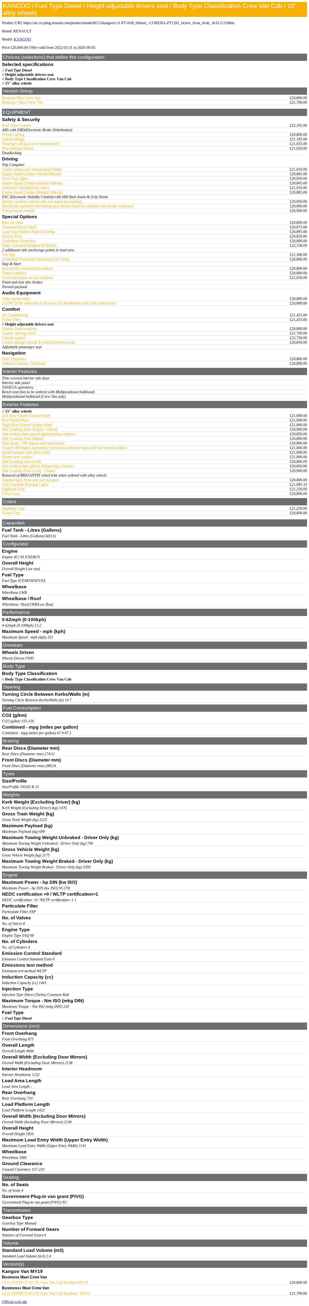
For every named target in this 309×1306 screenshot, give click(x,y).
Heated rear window (17, 457)
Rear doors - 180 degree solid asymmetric (33, 443)
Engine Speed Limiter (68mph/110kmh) (32, 192)
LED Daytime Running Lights (25, 484)
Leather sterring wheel (19, 333)
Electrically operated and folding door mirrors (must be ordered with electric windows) (67, 206)
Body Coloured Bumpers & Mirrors (29, 245)
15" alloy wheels (18, 83)
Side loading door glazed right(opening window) (39, 434)
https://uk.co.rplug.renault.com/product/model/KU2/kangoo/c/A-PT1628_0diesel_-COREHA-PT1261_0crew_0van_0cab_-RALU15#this (128, 23)
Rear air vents (12, 222)
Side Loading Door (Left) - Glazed (28, 471)
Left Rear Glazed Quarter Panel (26, 416)
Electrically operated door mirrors (27, 268)
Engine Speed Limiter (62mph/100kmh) (32, 183)
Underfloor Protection (18, 241)
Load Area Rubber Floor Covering (28, 232)
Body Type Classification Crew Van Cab (38, 79)
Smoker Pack (12, 236)
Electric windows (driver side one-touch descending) (42, 201)
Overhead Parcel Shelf (19, 227)
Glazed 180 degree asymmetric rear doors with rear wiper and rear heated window (64, 448)
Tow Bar (8, 255)
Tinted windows (14, 273)
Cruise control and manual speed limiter (32, 169)
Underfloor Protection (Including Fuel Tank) (36, 259)
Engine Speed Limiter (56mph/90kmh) (31, 174)
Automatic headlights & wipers (25, 188)
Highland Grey (13, 489)
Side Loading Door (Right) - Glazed (29, 429)
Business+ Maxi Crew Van (22, 102)
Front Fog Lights (15, 178)
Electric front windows (19, 328)
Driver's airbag (13, 134)
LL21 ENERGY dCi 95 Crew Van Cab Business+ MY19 (46, 1293)
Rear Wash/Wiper (15, 420)
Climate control (13, 338)
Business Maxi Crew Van (21, 98)
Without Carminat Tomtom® (24, 363)
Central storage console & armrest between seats (38, 342)
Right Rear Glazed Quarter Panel (27, 425)
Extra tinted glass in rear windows (28, 278)
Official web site (14, 1302)
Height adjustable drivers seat (29, 75)
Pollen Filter (11, 320)
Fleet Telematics (14, 359)
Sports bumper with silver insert (26, 452)
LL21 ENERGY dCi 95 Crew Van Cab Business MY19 (45, 1282)
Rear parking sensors (18, 148)
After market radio (16, 299)
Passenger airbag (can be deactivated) (30, 144)
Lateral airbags (13, 139)
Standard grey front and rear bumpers (30, 480)
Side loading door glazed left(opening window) (38, 466)
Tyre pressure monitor (18, 211)
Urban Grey (11, 494)
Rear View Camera (16, 125)
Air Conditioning (15, 315)
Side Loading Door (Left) (21, 461)
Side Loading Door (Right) (22, 438)
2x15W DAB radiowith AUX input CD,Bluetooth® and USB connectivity (59, 303)
